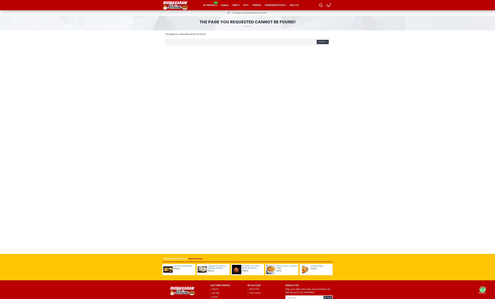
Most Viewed (195, 259)
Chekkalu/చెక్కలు (317, 266)
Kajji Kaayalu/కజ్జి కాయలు (182, 266)
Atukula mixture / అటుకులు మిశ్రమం (286, 267)
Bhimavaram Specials (175, 259)
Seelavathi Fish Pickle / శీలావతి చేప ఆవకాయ (251, 267)
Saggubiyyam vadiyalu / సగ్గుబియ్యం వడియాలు (217, 267)
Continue (321, 42)
